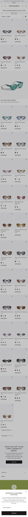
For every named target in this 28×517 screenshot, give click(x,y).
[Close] (26, 491)
